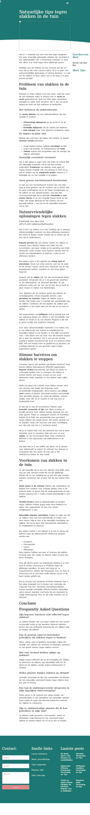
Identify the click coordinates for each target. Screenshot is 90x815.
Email (4, 762)
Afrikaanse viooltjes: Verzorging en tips (81, 769)
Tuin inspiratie (39, 765)
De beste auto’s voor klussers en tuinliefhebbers (67, 757)
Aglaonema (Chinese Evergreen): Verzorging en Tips (66, 770)
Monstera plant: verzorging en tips (80, 783)
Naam (4, 754)
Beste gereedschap (41, 759)
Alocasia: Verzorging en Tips (81, 756)
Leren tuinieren (39, 754)
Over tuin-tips (39, 775)
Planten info (38, 770)
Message (6, 770)
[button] (67, 3)
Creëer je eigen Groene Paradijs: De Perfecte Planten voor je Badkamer (66, 785)
